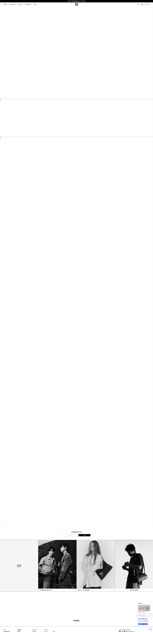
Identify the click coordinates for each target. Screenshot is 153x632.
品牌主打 (5, 4)
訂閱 (84, 535)
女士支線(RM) (12, 4)
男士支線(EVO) (28, 4)
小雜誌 (34, 4)
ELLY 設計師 (20, 4)
